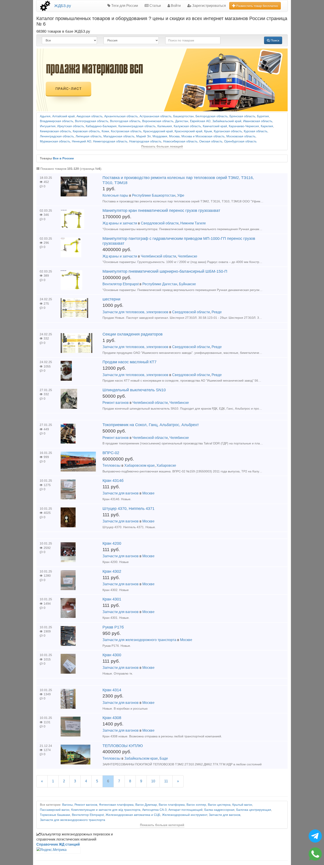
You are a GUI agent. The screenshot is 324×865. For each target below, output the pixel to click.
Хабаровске (166, 465)
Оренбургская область (240, 141)
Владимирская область (56, 121)
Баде (164, 758)
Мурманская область (55, 141)
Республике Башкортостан (153, 195)
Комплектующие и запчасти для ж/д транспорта (105, 809)
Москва (174, 136)
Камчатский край (215, 126)
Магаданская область (118, 136)
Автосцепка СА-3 (154, 809)
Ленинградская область (57, 136)
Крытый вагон (242, 804)
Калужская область (187, 126)
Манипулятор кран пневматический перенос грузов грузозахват (161, 210)
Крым (208, 131)
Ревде (217, 312)
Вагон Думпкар (146, 804)
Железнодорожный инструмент (184, 815)
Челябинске (187, 256)
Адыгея (45, 116)
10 (153, 781)
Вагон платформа (172, 804)
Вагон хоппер (196, 804)
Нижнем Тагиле (193, 223)
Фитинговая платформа (116, 804)
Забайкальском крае (141, 758)
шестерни (111, 299)
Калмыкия (164, 126)
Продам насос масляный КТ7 (129, 362)
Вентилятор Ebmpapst (120, 284)
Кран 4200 (111, 543)
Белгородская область (212, 116)
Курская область (255, 131)
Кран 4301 (111, 599)
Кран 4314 (111, 690)
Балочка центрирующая (253, 809)
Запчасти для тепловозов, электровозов (135, 312)
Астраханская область (155, 116)
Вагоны (67, 804)
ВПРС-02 (110, 453)
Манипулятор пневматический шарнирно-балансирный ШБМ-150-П (164, 271)
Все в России (63, 158)
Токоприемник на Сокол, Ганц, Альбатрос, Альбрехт (150, 425)
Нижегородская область (110, 141)
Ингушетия (48, 126)
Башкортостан (183, 116)
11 (166, 781)
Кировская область (86, 131)
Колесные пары (115, 195)
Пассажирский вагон (54, 809)
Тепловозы (111, 465)
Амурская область (89, 116)
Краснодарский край (158, 131)
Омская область (210, 141)
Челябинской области (158, 256)
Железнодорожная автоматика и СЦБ (133, 815)
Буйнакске (187, 284)
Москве (148, 493)
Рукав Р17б (113, 627)
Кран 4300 (111, 655)
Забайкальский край (226, 121)
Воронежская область (157, 121)
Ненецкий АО (81, 141)
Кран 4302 (111, 571)
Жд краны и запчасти (119, 223)
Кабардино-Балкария (101, 126)
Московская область (240, 136)
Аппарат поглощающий (185, 809)
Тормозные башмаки (55, 815)
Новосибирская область (180, 141)
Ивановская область (257, 121)
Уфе (180, 195)
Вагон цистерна (219, 804)
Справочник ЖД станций (58, 844)
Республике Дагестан (159, 284)
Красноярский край (188, 131)
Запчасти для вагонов (120, 493)
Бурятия (263, 116)
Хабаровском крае (139, 465)
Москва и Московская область (203, 136)
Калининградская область (137, 126)
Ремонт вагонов (115, 403)
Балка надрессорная (219, 809)
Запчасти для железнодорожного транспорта (139, 640)
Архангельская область (121, 116)
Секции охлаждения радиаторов (132, 334)
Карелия (267, 126)
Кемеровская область (55, 131)
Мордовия (160, 136)
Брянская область (242, 116)
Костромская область (126, 131)
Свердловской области (160, 223)
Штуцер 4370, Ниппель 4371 (128, 508)
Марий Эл (143, 136)
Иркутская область (70, 126)
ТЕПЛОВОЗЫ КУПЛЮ (122, 746)
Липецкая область (89, 136)
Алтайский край (63, 116)
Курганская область (228, 131)
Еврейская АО (200, 121)
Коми (105, 131)
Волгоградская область (91, 121)
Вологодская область (125, 121)
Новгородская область (145, 141)
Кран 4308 (111, 718)
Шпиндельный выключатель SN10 (134, 390)
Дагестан (181, 121)
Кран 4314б (112, 480)
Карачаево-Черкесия (244, 126)
